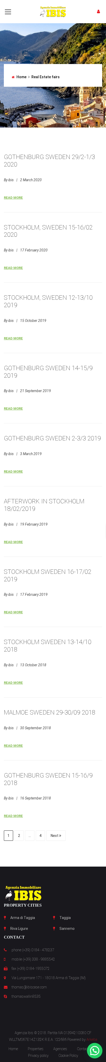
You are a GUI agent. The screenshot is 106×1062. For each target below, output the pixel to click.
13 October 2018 (33, 665)
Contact (83, 1049)
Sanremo (67, 928)
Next (55, 836)
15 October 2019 (33, 321)
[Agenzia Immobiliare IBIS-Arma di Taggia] (53, 11)
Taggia (65, 918)
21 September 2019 (35, 391)
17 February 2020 (34, 250)
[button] (94, 1050)
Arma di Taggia (22, 918)
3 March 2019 (31, 454)
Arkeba (91, 1039)
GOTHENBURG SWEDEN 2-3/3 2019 (52, 438)
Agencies (60, 1049)
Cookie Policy (68, 1055)
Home (21, 77)
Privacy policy (38, 1055)
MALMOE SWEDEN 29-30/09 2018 (49, 712)
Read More (13, 198)
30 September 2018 (35, 728)
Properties (35, 1049)
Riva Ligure (19, 928)
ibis (11, 180)
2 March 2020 (31, 180)
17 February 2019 (34, 594)
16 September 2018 (35, 798)
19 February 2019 (34, 524)
